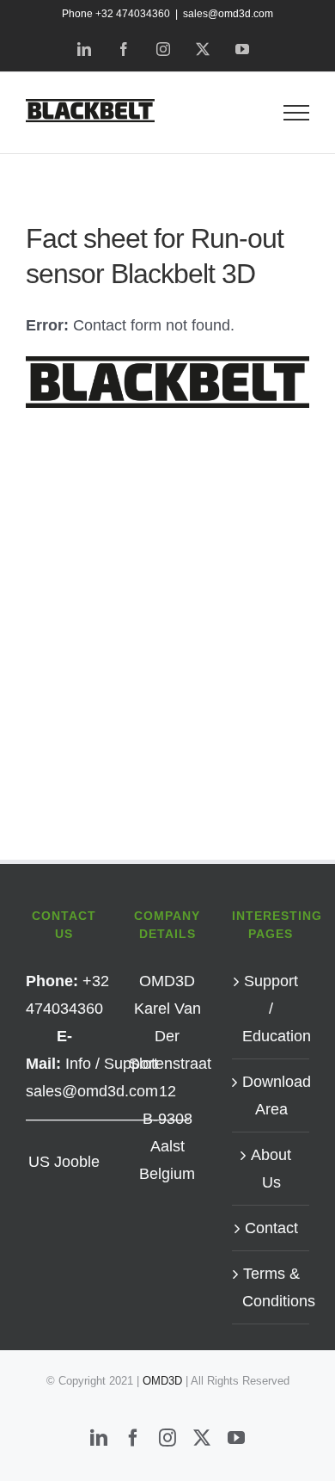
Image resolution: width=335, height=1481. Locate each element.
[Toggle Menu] (297, 112)
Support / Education (271, 1008)
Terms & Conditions (271, 1287)
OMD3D (164, 1380)
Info (78, 1063)
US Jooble (64, 1161)
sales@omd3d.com (228, 14)
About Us (271, 1168)
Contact (271, 1228)
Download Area (271, 1095)
